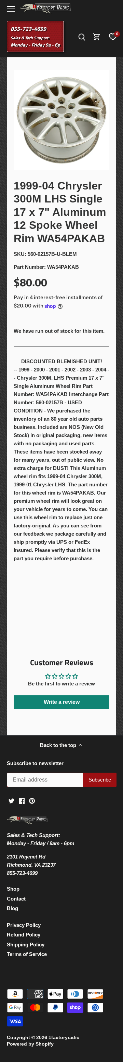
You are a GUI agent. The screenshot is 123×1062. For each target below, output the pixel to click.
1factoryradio (64, 1037)
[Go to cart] (97, 36)
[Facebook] (22, 800)
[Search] (81, 36)
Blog (12, 908)
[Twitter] (11, 800)
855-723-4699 (28, 29)
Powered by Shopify (30, 1044)
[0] (112, 36)
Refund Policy (23, 935)
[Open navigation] (11, 9)
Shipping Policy (25, 944)
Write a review (62, 702)
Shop (13, 889)
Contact (16, 899)
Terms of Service (27, 954)
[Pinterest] (32, 800)
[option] (61, 120)
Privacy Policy (24, 925)
